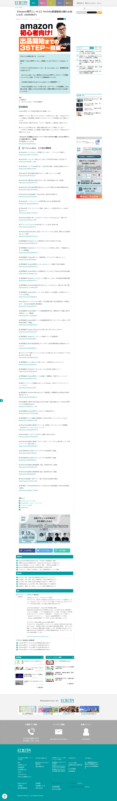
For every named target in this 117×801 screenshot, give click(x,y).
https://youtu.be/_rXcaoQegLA (28, 315)
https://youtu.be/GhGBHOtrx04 (28, 325)
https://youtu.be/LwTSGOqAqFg (28, 413)
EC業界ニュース (22, 764)
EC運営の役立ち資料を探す (75, 765)
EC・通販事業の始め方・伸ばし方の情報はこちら (91, 763)
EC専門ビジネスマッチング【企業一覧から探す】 (59, 770)
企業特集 (18, 657)
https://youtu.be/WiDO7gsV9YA (28, 446)
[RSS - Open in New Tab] (99, 12)
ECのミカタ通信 (56, 789)
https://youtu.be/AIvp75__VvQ (28, 406)
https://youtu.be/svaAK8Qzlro (27, 364)
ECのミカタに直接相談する (91, 766)
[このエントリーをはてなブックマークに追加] (65, 19)
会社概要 (38, 783)
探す (51, 3)
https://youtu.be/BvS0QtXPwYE (28, 252)
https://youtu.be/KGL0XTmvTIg (28, 236)
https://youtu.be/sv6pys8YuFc (28, 306)
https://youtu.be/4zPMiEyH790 (28, 243)
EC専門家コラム (22, 769)
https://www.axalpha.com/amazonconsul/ (38, 636)
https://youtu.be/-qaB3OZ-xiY (27, 227)
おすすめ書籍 (72, 768)
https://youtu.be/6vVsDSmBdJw (28, 189)
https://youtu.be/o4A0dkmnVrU (28, 467)
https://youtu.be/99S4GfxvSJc (28, 460)
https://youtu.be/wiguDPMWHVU (29, 203)
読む (34, 3)
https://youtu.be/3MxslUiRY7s (28, 280)
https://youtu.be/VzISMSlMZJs (28, 297)
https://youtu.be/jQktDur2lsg (27, 143)
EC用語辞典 (71, 771)
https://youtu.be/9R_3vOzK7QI (28, 213)
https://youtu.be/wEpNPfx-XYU (28, 182)
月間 (100, 47)
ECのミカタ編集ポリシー (24, 776)
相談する (42, 3)
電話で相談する (40, 766)
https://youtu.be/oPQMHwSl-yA (28, 266)
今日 (92, 47)
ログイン (80, 783)
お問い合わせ (39, 788)
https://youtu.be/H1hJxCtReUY (28, 196)
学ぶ (60, 3)
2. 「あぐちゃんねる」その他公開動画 (30, 102)
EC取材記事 (21, 767)
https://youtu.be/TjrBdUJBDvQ (28, 371)
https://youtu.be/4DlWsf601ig (27, 348)
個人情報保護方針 (22, 788)
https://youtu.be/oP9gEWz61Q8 (28, 357)
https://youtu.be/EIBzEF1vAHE (28, 420)
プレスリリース (22, 774)
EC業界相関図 (56, 786)
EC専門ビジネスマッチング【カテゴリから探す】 (59, 766)
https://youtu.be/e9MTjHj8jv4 (27, 259)
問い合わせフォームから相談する (42, 763)
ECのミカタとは (22, 783)
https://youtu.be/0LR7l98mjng (28, 453)
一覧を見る (40, 687)
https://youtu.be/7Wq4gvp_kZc (28, 273)
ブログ (20, 7)
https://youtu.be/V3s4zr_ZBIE (28, 220)
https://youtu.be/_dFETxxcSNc (28, 481)
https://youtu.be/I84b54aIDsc (27, 474)
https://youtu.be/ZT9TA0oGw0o (28, 436)
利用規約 (20, 785)
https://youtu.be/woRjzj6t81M (27, 339)
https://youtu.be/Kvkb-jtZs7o (27, 175)
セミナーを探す (72, 762)
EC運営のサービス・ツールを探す (59, 762)
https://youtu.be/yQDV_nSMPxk (28, 490)
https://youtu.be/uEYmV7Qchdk (28, 154)
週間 (96, 47)
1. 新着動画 (22, 99)
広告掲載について (40, 785)
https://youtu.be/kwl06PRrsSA (28, 397)
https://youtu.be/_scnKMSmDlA (28, 287)
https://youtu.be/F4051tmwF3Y (28, 332)
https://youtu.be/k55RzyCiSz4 (28, 378)
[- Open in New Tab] (89, 141)
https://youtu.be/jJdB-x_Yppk (27, 161)
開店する (68, 3)
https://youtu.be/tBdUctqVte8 (27, 168)
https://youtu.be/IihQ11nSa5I (27, 387)
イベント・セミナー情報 (53, 657)
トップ (16, 7)
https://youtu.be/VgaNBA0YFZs (28, 430)
